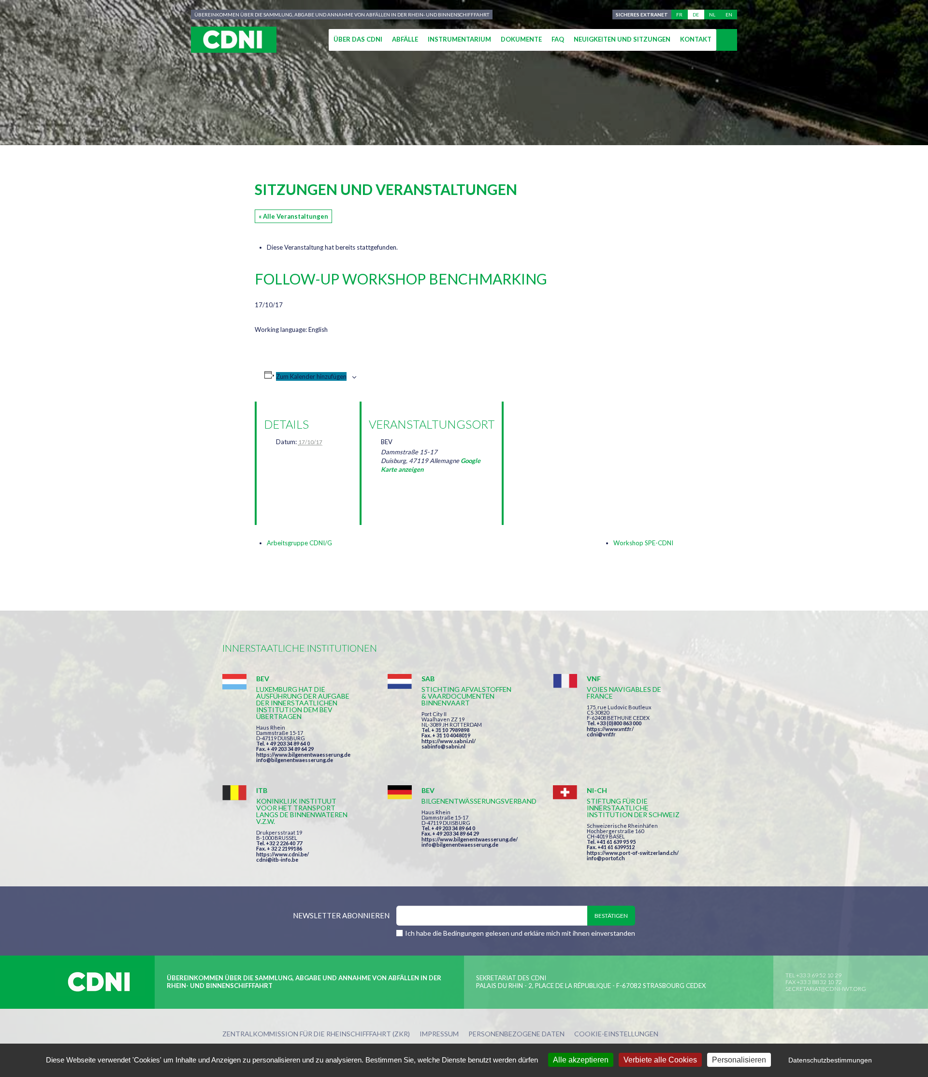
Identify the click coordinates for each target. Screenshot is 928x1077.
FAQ (557, 39)
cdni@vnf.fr (601, 734)
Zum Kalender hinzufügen (311, 376)
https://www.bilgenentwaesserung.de (303, 754)
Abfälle (405, 39)
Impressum (439, 1034)
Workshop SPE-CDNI (643, 543)
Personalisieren (739, 1060)
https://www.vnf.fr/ (610, 729)
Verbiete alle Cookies (660, 1060)
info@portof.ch (606, 858)
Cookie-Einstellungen (616, 1034)
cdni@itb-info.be (277, 859)
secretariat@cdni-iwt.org (825, 988)
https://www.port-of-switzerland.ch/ (633, 853)
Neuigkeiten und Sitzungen (622, 39)
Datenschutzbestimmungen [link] (830, 1060)
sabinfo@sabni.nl (443, 746)
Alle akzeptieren (581, 1060)
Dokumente (521, 39)
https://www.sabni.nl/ (448, 741)
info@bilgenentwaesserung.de (294, 760)
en (728, 14)
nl (712, 14)
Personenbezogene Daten (516, 1034)
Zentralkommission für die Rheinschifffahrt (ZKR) (316, 1034)
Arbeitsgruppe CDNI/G (299, 543)
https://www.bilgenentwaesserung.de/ (469, 839)
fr (679, 14)
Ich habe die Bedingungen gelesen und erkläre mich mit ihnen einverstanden (520, 933)
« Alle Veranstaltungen (293, 216)
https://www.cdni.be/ (282, 854)
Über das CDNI (358, 39)
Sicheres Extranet (642, 14)
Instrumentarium (459, 39)
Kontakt (695, 39)
